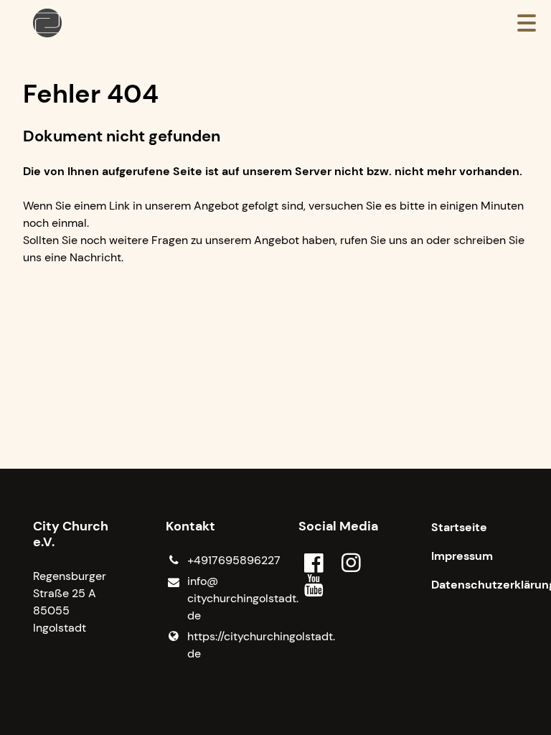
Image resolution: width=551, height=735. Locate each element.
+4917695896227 (220, 560)
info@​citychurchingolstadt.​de (220, 598)
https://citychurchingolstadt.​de (220, 645)
